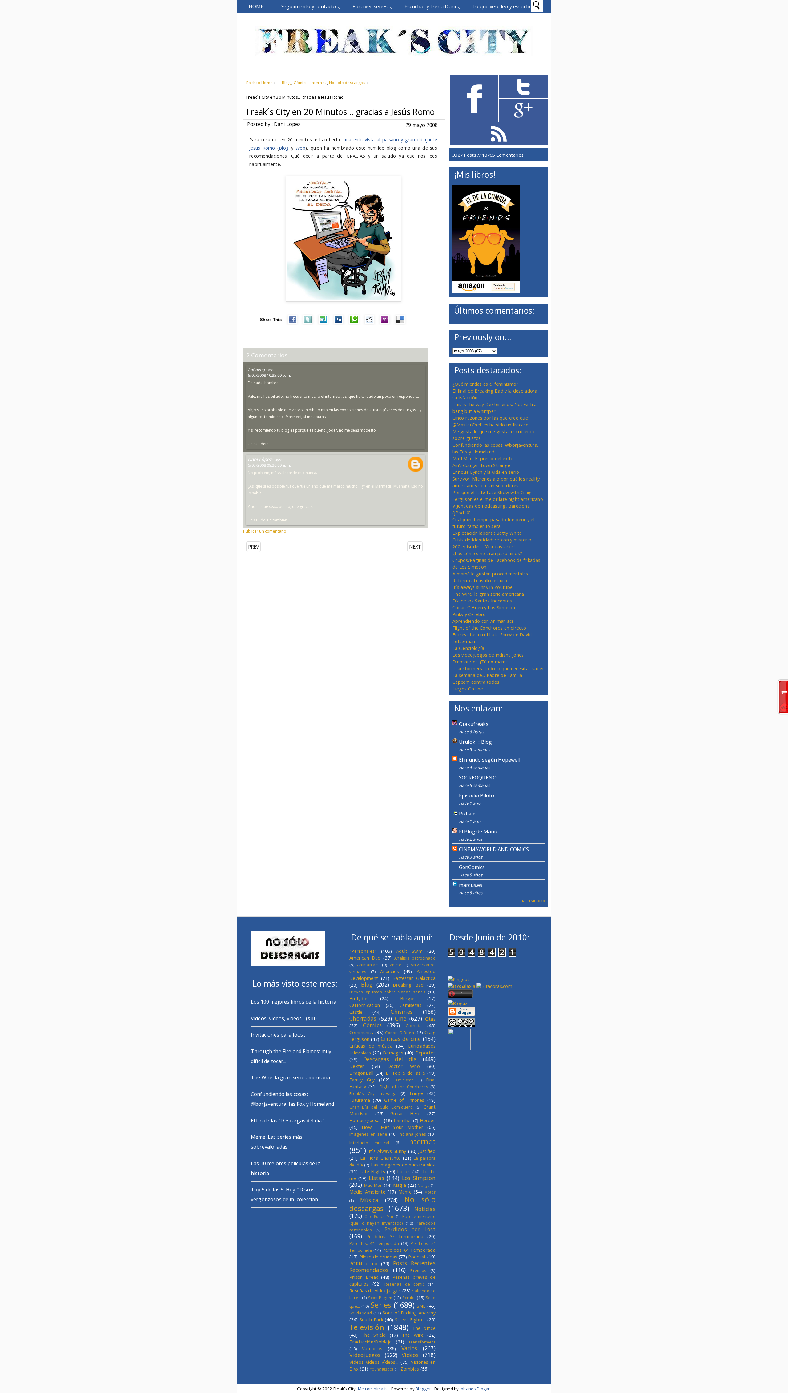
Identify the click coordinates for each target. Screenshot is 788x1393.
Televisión (366, 1327)
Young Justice (382, 1369)
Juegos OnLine (467, 689)
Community (361, 1032)
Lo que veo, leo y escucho (502, 6)
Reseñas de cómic (404, 1284)
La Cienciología (468, 648)
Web (300, 148)
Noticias (425, 1209)
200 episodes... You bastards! (483, 546)
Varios (409, 1348)
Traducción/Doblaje (370, 1342)
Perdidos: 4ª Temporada (374, 1243)
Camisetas (411, 1005)
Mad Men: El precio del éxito (482, 458)
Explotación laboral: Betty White (487, 533)
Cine (400, 1018)
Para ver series (370, 6)
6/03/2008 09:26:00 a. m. (269, 465)
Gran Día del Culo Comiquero (381, 1107)
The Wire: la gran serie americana (488, 594)
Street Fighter (410, 1319)
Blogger (423, 1388)
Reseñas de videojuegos (375, 1290)
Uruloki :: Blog (475, 742)
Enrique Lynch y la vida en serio (485, 472)
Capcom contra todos (476, 682)
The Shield (373, 1335)
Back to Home (259, 82)
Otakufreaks (473, 724)
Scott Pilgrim (380, 1297)
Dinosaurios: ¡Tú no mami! (480, 661)
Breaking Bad (408, 985)
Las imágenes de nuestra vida (403, 1165)
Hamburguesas (365, 1120)
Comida (414, 1025)
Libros (404, 1171)
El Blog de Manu (478, 831)
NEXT (415, 546)
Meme (405, 1192)
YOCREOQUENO (478, 777)
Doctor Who (404, 1066)
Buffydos (358, 998)
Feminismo (404, 1079)
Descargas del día (390, 1059)
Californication (364, 1005)
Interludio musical (369, 1142)
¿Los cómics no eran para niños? (487, 553)
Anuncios (389, 971)
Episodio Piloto (476, 795)
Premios (418, 1270)
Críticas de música (370, 1046)
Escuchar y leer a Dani (430, 6)
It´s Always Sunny (387, 1151)
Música (369, 1200)
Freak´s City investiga (373, 1093)
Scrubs (409, 1297)
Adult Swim (409, 951)
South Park (371, 1319)
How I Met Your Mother (392, 1127)
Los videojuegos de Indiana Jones (488, 655)
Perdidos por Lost (410, 1229)
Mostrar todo (533, 900)
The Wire (413, 1335)
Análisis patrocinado (415, 958)
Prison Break (363, 1277)
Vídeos (410, 1355)
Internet (318, 82)
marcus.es (470, 885)
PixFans (468, 813)
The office (424, 1328)
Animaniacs (368, 965)
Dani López (259, 459)
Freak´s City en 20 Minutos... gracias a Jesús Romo (340, 111)
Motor (430, 1192)
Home (256, 6)
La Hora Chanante (380, 1158)
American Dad (365, 958)
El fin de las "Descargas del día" (287, 1120)
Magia (399, 1185)
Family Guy (362, 1080)
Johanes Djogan (475, 1388)
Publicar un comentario (264, 531)
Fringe (416, 1093)
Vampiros (372, 1348)
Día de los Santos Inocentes (482, 601)
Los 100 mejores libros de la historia (293, 1001)
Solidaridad (360, 1313)
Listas (376, 1178)
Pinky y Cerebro (469, 614)
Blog (286, 82)
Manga (423, 1185)
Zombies (409, 1369)
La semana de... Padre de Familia (487, 675)
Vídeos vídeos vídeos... (374, 1362)
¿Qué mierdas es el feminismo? (485, 384)
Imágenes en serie (368, 1134)
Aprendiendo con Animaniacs (483, 621)
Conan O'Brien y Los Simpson (483, 607)
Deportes (425, 1052)
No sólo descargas (347, 82)
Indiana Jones (412, 1134)
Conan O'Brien (399, 1032)
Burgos (408, 998)
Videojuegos (364, 1355)
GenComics (472, 867)
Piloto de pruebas (378, 1257)
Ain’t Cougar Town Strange (481, 465)
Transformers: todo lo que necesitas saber (498, 668)
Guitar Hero (405, 1113)
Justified (427, 1151)
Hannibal (403, 1120)
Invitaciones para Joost (278, 1034)
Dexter (356, 1066)
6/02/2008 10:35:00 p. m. (269, 375)
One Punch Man (379, 1216)
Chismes (401, 1011)
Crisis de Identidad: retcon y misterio (491, 540)
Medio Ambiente (367, 1192)
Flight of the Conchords (404, 1086)
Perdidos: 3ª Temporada (395, 1236)
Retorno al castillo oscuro (479, 580)
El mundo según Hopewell (489, 759)
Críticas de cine (401, 1038)
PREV (253, 546)
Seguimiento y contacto (308, 6)
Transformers (422, 1342)
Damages (393, 1052)
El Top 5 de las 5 (405, 1073)
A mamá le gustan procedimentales (490, 573)
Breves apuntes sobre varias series (387, 992)
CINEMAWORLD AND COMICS (494, 849)
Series (381, 1305)
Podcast (417, 1257)
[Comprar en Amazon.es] (486, 291)
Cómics (301, 82)
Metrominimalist (373, 1388)
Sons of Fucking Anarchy (409, 1313)
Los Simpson (419, 1178)
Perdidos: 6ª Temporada (409, 1250)
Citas (430, 1019)
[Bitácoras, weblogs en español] (494, 986)
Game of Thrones (404, 1100)
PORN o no (363, 1263)
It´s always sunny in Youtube (482, 587)
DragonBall (361, 1073)
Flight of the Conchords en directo (489, 628)
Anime (395, 964)
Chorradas (362, 1018)
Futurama (359, 1100)
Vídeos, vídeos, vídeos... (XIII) (284, 1018)
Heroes (428, 1120)
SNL (421, 1306)
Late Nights (372, 1171)
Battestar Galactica (414, 978)
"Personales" (363, 951)
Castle (356, 1012)
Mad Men (373, 1185)
